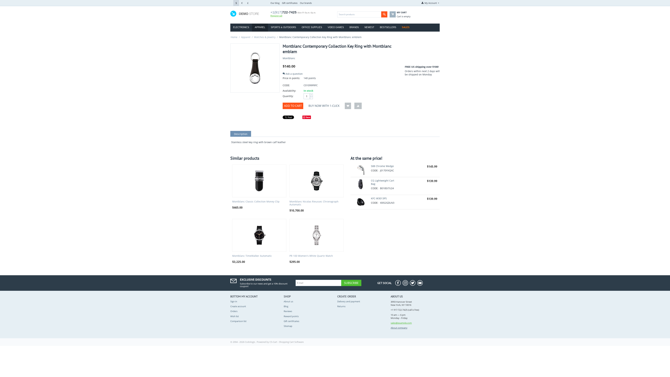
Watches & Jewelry (265, 37)
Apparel (260, 27)
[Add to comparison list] (358, 106)
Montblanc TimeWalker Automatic (252, 255)
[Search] (384, 14)
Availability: (289, 90)
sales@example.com (401, 322)
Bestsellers (388, 27)
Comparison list (238, 321)
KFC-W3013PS (379, 198)
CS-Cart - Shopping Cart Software (287, 341)
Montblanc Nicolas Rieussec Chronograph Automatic (313, 203)
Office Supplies (312, 27)
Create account (238, 306)
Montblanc (289, 58)
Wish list (234, 316)
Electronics (241, 27)
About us (288, 301)
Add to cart (293, 106)
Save (308, 117)
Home (234, 37)
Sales (406, 27)
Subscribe (351, 283)
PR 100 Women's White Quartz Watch (311, 255)
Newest (369, 27)
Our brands (306, 3)
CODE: (286, 85)
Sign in (233, 301)
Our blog (275, 3)
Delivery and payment (348, 301)
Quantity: (288, 96)
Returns (341, 306)
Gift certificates (289, 3)
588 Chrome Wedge (382, 166)
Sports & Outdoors (283, 27)
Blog (286, 306)
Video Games (336, 27)
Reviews (288, 311)
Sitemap (288, 326)
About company (399, 327)
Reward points (291, 316)
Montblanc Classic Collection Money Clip (256, 201)
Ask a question (294, 73)
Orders (233, 311)
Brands (354, 27)
